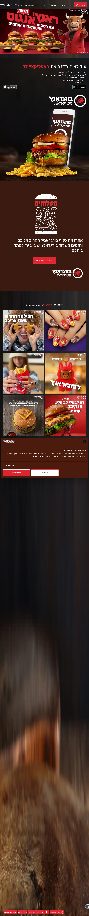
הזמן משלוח (81, 5)
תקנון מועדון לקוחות (10, 912)
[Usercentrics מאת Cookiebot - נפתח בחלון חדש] (13, 441)
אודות (43, 5)
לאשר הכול (16, 473)
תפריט (62, 5)
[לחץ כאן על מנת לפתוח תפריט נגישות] (87, 906)
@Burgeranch (33, 305)
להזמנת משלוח (44, 260)
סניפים (70, 5)
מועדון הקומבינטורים (29, 5)
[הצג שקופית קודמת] (82, 13)
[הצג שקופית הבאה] (84, 13)
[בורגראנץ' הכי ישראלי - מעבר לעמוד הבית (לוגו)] (3, 4)
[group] (44, 29)
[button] (12, 4)
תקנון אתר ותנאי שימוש (36, 912)
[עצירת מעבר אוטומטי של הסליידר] (87, 13)
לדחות (45, 473)
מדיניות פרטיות (22, 912)
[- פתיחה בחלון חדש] (79, 87)
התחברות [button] (13, 5)
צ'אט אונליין (53, 5)
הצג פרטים (10, 465)
